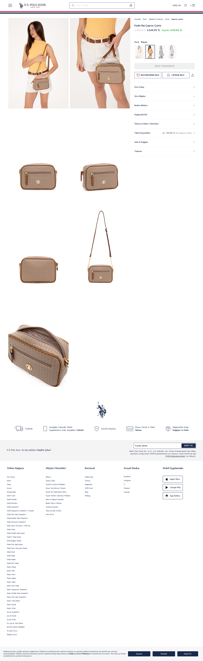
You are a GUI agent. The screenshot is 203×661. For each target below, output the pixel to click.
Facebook (127, 476)
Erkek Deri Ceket (13, 563)
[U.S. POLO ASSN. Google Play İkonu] (179, 487)
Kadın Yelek (11, 582)
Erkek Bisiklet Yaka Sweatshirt (17, 518)
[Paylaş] (193, 75)
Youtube (127, 492)
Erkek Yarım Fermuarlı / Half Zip (18, 525)
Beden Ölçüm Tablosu (54, 503)
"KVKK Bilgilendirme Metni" (175, 456)
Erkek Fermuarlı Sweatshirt (16, 522)
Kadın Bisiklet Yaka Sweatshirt (17, 593)
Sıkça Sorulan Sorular (53, 510)
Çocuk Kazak (11, 616)
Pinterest (127, 488)
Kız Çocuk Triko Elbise (15, 623)
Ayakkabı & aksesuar (156, 19)
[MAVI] (161, 52)
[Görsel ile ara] (131, 5)
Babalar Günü (12, 634)
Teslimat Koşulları (52, 507)
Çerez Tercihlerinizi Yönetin (56, 488)
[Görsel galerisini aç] (38, 63)
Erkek (9, 484)
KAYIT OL (188, 445)
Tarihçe (87, 480)
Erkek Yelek (11, 556)
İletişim (48, 477)
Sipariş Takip (50, 480)
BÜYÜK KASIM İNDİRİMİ (15, 627)
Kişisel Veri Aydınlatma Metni (56, 492)
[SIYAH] (172, 52)
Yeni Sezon (11, 477)
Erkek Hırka (11, 529)
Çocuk (9, 488)
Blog (86, 492)
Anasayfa (137, 19)
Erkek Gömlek (12, 499)
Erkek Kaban (11, 559)
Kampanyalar (11, 492)
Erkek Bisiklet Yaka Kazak (16, 533)
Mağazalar (88, 484)
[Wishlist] (185, 5)
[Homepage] (32, 5)
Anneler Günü (12, 631)
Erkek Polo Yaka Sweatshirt (16, 514)
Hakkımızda (89, 477)
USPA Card (89, 488)
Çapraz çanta (177, 19)
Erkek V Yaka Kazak (14, 537)
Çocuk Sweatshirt (13, 612)
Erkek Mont (11, 552)
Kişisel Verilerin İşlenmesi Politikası (58, 495)
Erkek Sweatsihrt (12, 507)
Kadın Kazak (11, 604)
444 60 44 (50, 514)
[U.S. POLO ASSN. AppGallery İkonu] (179, 495)
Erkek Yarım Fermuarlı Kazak (17, 548)
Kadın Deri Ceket (13, 586)
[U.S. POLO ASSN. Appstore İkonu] (179, 479)
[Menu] (10, 5)
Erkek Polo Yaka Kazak (15, 544)
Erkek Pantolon (12, 503)
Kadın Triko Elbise (13, 601)
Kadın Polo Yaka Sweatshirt (16, 597)
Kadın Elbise (11, 567)
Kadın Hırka (11, 608)
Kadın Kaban (11, 578)
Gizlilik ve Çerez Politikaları (55, 484)
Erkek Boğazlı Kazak (14, 541)
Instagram (127, 480)
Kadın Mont (11, 574)
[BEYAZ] (139, 52)
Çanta (167, 19)
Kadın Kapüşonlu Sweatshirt (17, 589)
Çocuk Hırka (11, 619)
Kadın (145, 19)
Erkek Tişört (11, 495)
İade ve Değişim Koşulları (55, 499)
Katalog (87, 495)
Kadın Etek (11, 571)
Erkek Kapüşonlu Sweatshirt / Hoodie (20, 510)
